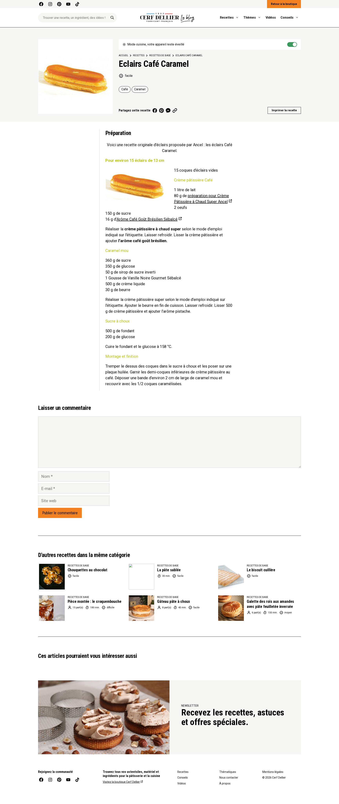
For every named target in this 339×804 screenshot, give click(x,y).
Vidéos (271, 17)
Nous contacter (228, 777)
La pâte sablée (168, 570)
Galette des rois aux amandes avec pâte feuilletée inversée (270, 604)
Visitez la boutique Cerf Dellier (121, 781)
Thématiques (227, 771)
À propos (225, 783)
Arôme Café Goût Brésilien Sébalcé (147, 219)
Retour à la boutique (284, 3)
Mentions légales (272, 771)
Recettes (227, 17)
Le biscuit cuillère (261, 570)
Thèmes (249, 17)
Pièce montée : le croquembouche (94, 601)
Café (124, 89)
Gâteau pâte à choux (173, 601)
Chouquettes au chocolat (87, 570)
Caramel (139, 89)
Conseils (287, 17)
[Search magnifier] (112, 17)
